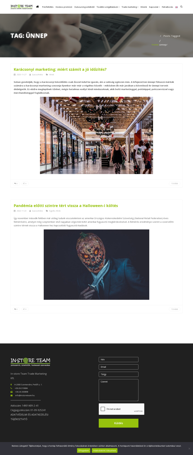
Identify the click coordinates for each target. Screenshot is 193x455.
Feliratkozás (167, 7)
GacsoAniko (37, 74)
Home (155, 44)
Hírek (51, 74)
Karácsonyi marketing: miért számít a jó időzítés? (60, 69)
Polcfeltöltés (48, 7)
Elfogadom (84, 450)
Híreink (144, 7)
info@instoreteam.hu (25, 395)
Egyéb (52, 210)
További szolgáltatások (107, 7)
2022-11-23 (21, 210)
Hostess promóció (64, 7)
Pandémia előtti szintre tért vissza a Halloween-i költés (66, 205)
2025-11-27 (21, 74)
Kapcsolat (154, 7)
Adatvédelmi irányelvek (104, 450)
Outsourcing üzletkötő (84, 7)
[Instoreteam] (21, 7)
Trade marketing (129, 7)
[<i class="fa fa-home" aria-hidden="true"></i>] (38, 6)
